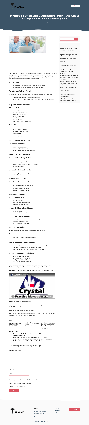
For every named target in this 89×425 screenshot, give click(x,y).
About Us (58, 6)
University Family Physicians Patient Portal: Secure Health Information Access (68, 50)
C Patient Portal (14, 344)
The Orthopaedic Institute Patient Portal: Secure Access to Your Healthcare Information (15, 323)
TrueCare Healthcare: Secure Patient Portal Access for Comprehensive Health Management (68, 94)
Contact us (65, 6)
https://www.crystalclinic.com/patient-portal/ (36, 85)
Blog (56, 412)
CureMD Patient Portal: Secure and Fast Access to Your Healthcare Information (32, 339)
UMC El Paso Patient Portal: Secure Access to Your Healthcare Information (68, 60)
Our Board (51, 6)
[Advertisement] (33, 63)
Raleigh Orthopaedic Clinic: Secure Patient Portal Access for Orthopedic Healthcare (32, 323)
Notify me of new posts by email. (18, 386)
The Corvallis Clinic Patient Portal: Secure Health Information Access (30, 337)
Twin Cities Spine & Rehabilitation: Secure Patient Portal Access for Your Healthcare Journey (69, 83)
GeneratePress (51, 421)
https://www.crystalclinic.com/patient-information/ (33, 87)
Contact (57, 408)
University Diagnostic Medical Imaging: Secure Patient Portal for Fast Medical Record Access (69, 77)
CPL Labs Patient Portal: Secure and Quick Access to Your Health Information (26, 345)
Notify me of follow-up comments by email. (20, 383)
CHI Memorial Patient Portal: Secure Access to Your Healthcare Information (32, 340)
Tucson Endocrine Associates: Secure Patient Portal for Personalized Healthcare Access (69, 89)
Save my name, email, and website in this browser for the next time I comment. (29, 379)
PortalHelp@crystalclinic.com (23, 202)
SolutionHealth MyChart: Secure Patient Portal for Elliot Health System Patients (27, 346)
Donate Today (75, 6)
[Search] (76, 39)
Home (44, 6)
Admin (49, 22)
